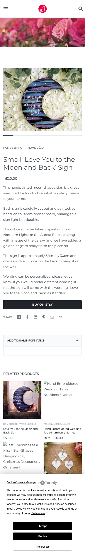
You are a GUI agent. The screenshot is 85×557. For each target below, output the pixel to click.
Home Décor (36, 147)
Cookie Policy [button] (22, 508)
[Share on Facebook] (27, 317)
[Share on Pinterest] (44, 317)
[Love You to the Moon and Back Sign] (22, 400)
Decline (42, 536)
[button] (80, 8)
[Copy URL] (60, 317)
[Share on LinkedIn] (35, 317)
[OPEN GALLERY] (42, 99)
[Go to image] (8, 135)
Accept (43, 526)
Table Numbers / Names (57, 424)
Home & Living (12, 147)
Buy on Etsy (42, 304)
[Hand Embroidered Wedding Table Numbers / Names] (63, 400)
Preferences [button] (38, 513)
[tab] (42, 340)
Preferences (42, 546)
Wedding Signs (27, 424)
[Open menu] (5, 8)
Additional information (26, 340)
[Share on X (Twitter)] (19, 317)
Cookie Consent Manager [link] (21, 482)
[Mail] (52, 317)
